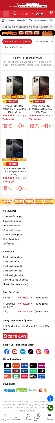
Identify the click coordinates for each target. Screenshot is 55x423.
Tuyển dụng (8, 243)
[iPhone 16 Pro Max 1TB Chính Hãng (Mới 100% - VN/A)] (14, 148)
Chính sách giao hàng (13, 275)
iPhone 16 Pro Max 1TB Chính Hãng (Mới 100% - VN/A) (14, 171)
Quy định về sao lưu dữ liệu (15, 280)
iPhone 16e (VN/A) (13, 47)
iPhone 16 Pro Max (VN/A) (17, 41)
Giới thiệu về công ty (12, 216)
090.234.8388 (25, 311)
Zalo (50, 398)
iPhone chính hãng (12, 230)
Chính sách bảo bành (13, 257)
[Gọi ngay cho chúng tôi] (50, 408)
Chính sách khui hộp (12, 270)
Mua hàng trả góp (11, 239)
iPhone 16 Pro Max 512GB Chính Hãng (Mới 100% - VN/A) (40, 109)
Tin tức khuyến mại (12, 225)
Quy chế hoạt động (12, 221)
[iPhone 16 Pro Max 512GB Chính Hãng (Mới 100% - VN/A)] (41, 85)
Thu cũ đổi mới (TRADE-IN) (15, 284)
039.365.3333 (25, 297)
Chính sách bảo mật (12, 266)
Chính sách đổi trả (11, 261)
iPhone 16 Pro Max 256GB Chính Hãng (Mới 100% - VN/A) (14, 109)
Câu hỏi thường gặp (12, 234)
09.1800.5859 (25, 304)
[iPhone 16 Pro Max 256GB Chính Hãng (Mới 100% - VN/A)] (14, 85)
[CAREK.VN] (15, 336)
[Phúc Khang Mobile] (27, 14)
